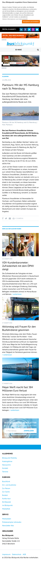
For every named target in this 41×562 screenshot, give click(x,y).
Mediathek (6, 509)
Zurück (20, 218)
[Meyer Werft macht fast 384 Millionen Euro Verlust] (20, 369)
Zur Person (6, 488)
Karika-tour (6, 498)
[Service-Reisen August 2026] (20, 60)
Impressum (6, 554)
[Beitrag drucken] (13, 218)
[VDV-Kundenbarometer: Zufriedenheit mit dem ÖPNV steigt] (20, 244)
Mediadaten (6, 519)
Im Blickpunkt (7, 505)
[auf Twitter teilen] (6, 218)
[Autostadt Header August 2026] (20, 36)
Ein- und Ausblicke (9, 485)
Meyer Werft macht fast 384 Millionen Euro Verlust (17, 389)
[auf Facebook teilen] (3, 218)
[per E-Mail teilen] (10, 218)
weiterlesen (17, 294)
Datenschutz (16, 554)
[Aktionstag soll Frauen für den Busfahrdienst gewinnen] (20, 308)
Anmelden (29, 431)
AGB (24, 554)
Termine (5, 472)
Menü (19, 50)
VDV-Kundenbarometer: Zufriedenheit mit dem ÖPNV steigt (18, 266)
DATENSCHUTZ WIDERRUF (29, 434)
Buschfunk (6, 481)
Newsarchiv (6, 465)
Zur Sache (6, 492)
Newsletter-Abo (8, 525)
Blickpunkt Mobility (9, 458)
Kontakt (5, 468)
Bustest (5, 495)
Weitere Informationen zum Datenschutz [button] (14, 19)
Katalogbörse (7, 461)
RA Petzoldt (6, 502)
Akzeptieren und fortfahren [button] (31, 21)
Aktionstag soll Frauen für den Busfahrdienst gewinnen (19, 328)
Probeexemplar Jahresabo (11, 522)
